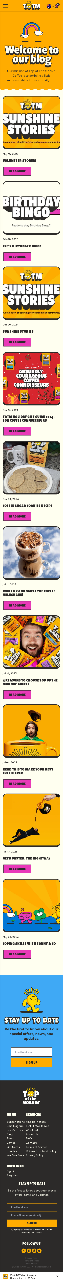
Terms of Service (36, 1147)
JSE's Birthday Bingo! (22, 246)
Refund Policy (31, 1263)
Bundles (12, 1151)
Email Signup (15, 1126)
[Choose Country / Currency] (50, 6)
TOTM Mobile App (37, 1126)
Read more (17, 171)
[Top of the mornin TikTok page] (34, 1250)
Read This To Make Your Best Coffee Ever (28, 771)
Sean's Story (15, 1130)
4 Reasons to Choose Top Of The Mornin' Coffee (30, 682)
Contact (31, 1143)
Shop (10, 1138)
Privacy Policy (34, 1155)
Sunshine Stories (18, 331)
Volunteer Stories (19, 160)
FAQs (29, 1138)
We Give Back (15, 1155)
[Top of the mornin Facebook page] (29, 1250)
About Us (32, 1134)
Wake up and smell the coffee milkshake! (29, 592)
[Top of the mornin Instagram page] (23, 1250)
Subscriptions (16, 1122)
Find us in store (36, 1122)
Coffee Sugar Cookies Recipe (27, 505)
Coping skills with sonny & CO (29, 943)
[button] (31, 1062)
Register (12, 1175)
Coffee (11, 1143)
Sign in (11, 1171)
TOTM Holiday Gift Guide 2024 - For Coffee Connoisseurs (29, 418)
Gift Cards (13, 1147)
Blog (10, 1134)
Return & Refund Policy (41, 1151)
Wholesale (32, 1130)
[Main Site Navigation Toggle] (5, 5)
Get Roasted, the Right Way (27, 858)
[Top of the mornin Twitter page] (39, 1250)
